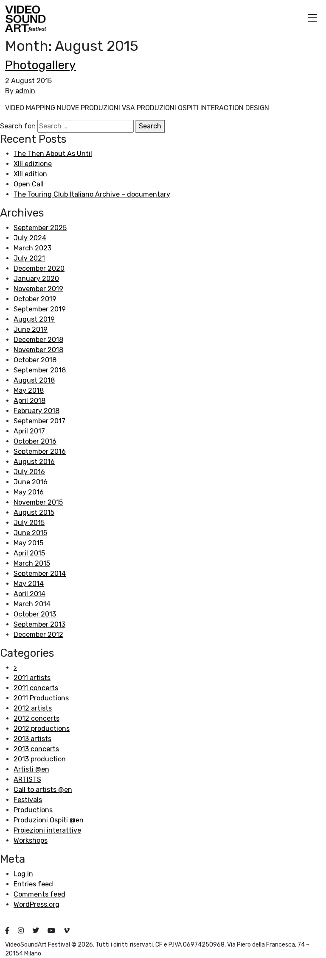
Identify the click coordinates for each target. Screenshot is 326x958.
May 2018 (29, 390)
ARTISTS (27, 779)
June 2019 (31, 329)
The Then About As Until (53, 154)
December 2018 (38, 340)
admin (25, 91)
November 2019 (38, 289)
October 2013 (35, 614)
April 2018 (29, 401)
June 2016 (31, 482)
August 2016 (34, 462)
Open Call (29, 184)
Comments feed (39, 894)
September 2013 (39, 624)
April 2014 (29, 594)
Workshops (31, 840)
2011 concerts (36, 688)
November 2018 (38, 350)
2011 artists (32, 678)
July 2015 (29, 523)
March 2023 (32, 248)
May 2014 (29, 584)
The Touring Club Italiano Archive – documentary (92, 194)
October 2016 (35, 441)
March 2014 (32, 604)
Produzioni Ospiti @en (49, 820)
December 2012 (38, 634)
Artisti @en (31, 769)
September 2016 (40, 451)
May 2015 (28, 543)
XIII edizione (33, 164)
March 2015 (32, 563)
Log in (23, 874)
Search (150, 126)
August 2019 (34, 319)
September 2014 (40, 573)
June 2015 (30, 533)
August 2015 (34, 512)
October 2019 (35, 299)
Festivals (28, 800)
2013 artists (32, 739)
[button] (312, 18)
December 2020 (39, 268)
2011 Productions (41, 698)
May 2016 (29, 492)
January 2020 (36, 279)
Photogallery (40, 65)
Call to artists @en (43, 790)
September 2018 (40, 370)
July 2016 (29, 472)
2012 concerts (36, 718)
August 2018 (34, 380)
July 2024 (30, 238)
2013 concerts (36, 749)
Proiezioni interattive (47, 830)
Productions (33, 810)
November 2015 (38, 502)
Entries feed (33, 884)
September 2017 (39, 421)
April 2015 (29, 553)
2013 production (40, 759)
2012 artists (33, 708)
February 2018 (36, 411)
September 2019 (40, 309)
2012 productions (42, 729)
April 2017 (29, 431)
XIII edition (30, 174)
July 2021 (29, 258)
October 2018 (35, 360)
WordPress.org (36, 904)
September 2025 (40, 228)
